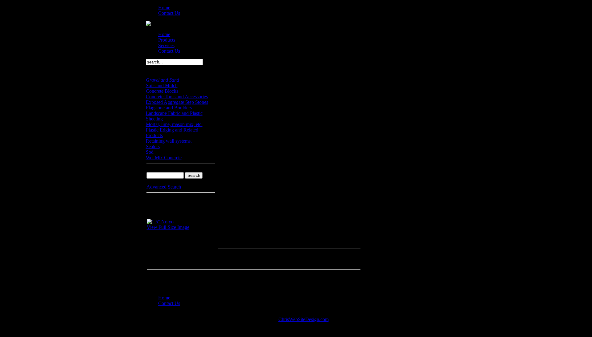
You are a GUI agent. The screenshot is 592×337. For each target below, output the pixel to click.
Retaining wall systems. (169, 141)
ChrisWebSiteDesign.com (303, 319)
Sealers (153, 146)
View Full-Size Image (168, 227)
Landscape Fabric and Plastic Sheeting (174, 116)
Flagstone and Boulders (169, 107)
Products (166, 40)
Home (164, 7)
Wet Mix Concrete (164, 157)
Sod (150, 152)
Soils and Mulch (162, 85)
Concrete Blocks (162, 91)
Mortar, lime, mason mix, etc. (174, 124)
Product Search (161, 169)
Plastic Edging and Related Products (172, 132)
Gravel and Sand (162, 80)
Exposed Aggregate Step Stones (177, 102)
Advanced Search (163, 186)
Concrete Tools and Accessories (177, 96)
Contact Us (169, 13)
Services (166, 45)
